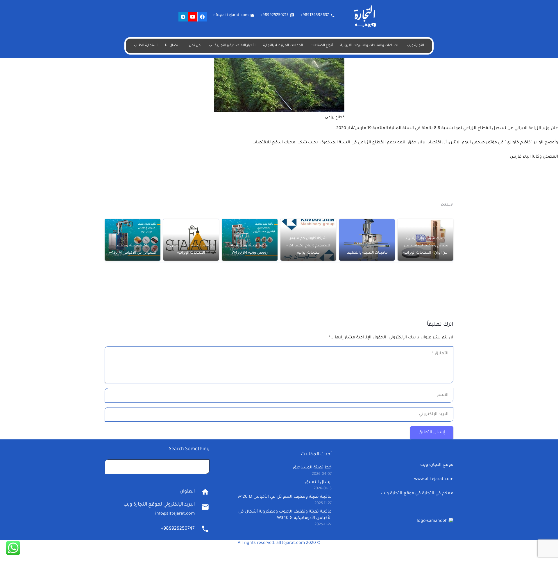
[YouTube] (192, 16)
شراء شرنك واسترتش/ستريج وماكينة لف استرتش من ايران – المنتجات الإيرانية (425, 246)
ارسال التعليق (318, 482)
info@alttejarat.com (175, 514)
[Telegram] (183, 16)
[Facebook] (202, 16)
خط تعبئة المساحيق (312, 468)
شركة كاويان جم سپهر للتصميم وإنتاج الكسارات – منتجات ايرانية (308, 246)
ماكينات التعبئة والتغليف (367, 253)
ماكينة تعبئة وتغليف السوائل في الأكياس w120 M (285, 497)
